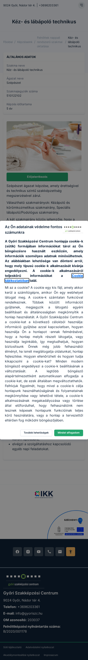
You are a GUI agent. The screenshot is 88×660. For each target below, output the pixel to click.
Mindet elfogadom (69, 432)
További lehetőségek (36, 432)
